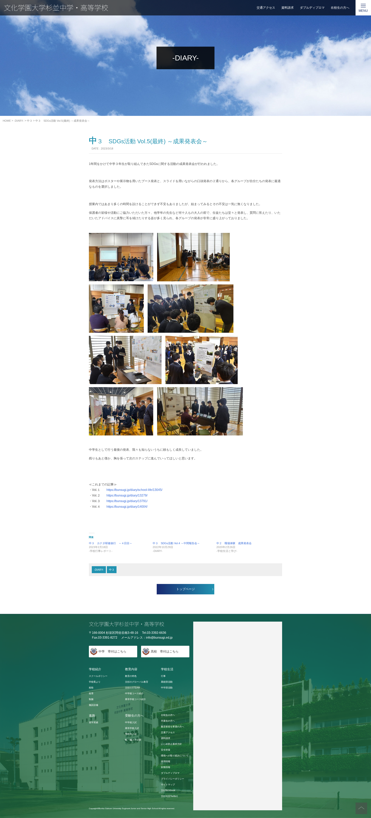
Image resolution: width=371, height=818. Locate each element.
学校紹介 (95, 669)
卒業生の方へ (168, 721)
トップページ (185, 589)
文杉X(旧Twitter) (169, 796)
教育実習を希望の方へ (172, 726)
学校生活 (167, 669)
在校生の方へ (340, 7)
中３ (111, 569)
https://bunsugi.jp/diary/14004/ (126, 506)
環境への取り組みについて (175, 755)
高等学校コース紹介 (135, 699)
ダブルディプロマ (312, 7)
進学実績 (93, 722)
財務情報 (165, 767)
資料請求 (287, 7)
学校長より (94, 682)
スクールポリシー (98, 676)
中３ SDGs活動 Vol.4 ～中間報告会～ (176, 543)
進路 (92, 715)
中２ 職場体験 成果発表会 (234, 543)
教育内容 (131, 669)
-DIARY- (99, 569)
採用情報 (165, 761)
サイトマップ (168, 784)
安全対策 (165, 749)
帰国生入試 (131, 734)
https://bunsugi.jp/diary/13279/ (126, 495)
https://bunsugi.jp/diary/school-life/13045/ (134, 489)
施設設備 (93, 705)
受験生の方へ (134, 715)
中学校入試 (131, 722)
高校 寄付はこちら (165, 651)
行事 (163, 676)
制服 (91, 699)
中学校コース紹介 (134, 693)
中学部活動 (167, 687)
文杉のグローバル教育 (136, 682)
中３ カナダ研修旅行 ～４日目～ (110, 543)
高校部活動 (167, 682)
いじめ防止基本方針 (171, 744)
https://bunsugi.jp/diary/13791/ (126, 501)
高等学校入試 (132, 728)
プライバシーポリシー (172, 778)
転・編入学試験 (133, 739)
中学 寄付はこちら (112, 651)
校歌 (91, 687)
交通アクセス (266, 7)
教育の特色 (131, 676)
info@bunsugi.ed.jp (159, 637)
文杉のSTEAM (132, 687)
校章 (91, 693)
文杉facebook (168, 790)
